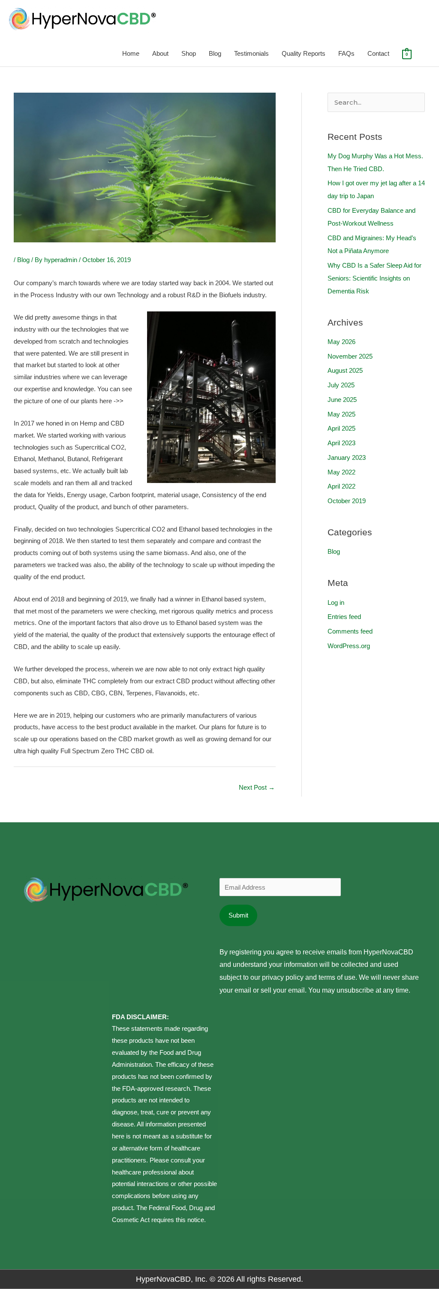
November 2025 (350, 356)
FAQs (346, 53)
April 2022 (341, 486)
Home (130, 53)
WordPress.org (349, 645)
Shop (188, 53)
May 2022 (341, 472)
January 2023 (347, 457)
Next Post (257, 787)
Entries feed (344, 616)
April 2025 (341, 428)
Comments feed (350, 631)
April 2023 (341, 443)
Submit (238, 915)
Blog (215, 53)
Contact (378, 53)
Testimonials (251, 53)
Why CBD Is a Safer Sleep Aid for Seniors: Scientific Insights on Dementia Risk (374, 278)
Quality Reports (303, 53)
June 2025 (342, 399)
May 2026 (341, 341)
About (160, 53)
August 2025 (345, 370)
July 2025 (341, 385)
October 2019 (347, 500)
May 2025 (341, 414)
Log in (336, 602)
